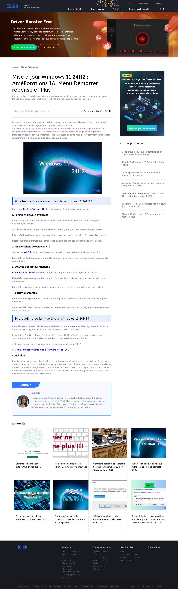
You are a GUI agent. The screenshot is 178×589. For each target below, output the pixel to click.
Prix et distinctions (100, 560)
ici (24, 344)
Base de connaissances (129, 554)
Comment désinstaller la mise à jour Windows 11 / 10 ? (42, 349)
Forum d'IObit (125, 560)
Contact (132, 586)
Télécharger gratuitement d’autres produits (71, 576)
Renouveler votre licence (130, 557)
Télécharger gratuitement (23, 47)
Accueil (16, 67)
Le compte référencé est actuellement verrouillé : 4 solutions (141, 173)
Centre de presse (100, 557)
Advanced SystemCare (70, 551)
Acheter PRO (49, 47)
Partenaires (143, 3)
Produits (150, 586)
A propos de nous (100, 551)
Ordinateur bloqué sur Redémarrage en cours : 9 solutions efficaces (142, 153)
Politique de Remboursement (59, 586)
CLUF (75, 586)
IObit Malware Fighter (70, 563)
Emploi (95, 563)
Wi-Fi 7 (27, 252)
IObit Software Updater (71, 571)
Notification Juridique (88, 586)
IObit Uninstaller (68, 568)
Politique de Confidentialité (108, 586)
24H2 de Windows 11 (33, 209)
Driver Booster (67, 560)
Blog (129, 3)
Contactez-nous (99, 566)
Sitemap (96, 568)
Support (141, 586)
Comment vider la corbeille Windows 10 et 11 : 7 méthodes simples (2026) (143, 194)
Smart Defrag (67, 566)
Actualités (33, 67)
